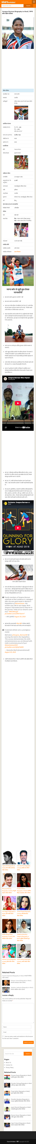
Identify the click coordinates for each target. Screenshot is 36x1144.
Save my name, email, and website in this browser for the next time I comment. (17, 1037)
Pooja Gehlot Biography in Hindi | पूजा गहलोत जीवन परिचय (20, 1092)
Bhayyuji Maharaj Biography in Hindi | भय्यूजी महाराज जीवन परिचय (9, 891)
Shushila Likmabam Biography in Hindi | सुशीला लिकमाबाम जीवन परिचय (20, 1100)
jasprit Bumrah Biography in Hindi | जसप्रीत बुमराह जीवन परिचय (21, 1108)
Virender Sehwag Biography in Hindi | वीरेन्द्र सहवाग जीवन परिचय (21, 1084)
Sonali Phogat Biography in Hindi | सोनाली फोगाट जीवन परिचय (23, 913)
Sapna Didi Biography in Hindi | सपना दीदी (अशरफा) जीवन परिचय (8, 868)
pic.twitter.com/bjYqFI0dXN (14, 647)
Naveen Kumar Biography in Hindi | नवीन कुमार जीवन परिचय (21, 1116)
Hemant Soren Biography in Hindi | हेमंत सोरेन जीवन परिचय (9, 961)
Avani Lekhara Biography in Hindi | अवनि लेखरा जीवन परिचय (23, 961)
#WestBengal (13, 611)
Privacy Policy (10, 1067)
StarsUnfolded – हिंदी (13, 1141)
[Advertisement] (18, 69)
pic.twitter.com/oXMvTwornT (14, 614)
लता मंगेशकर (17, 252)
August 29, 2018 (19, 616)
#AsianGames (19, 603)
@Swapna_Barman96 (19, 635)
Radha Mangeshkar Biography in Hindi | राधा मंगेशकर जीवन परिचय (8, 936)
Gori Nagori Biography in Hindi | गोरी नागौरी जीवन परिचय (9, 913)
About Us (8, 1062)
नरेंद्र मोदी (19, 623)
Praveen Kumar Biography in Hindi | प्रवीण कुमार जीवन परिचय (21, 1076)
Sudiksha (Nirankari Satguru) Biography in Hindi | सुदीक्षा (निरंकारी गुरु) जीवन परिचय (23, 937)
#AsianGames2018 (11, 645)
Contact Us (9, 1065)
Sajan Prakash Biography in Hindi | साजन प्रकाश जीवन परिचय (20, 1124)
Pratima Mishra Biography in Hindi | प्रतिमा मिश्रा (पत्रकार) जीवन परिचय (24, 891)
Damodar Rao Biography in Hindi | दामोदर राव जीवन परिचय (23, 868)
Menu (34, 2)
